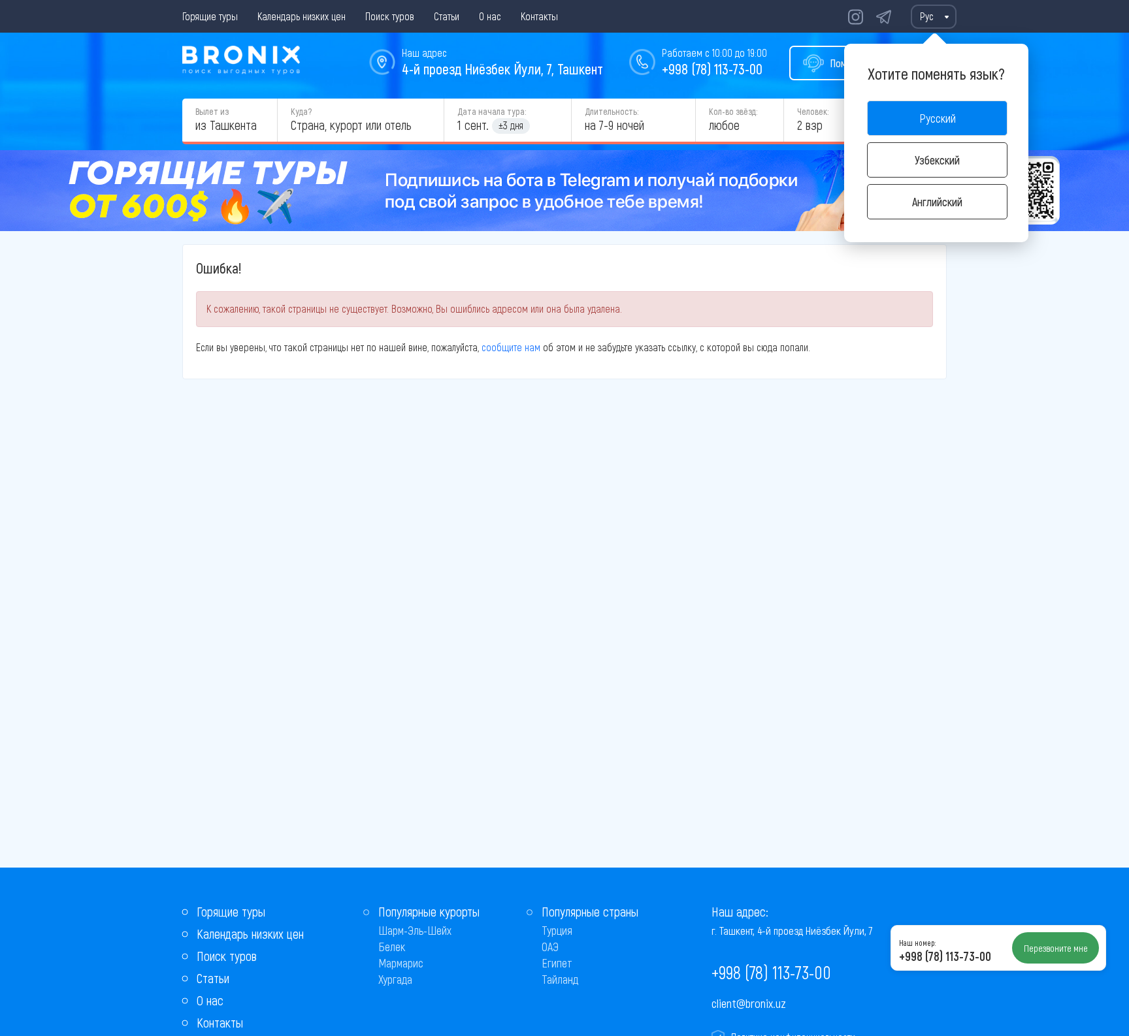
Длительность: (611, 111)
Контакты (539, 16)
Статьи (446, 16)
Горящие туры (210, 16)
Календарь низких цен (301, 16)
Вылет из (212, 111)
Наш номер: (917, 942)
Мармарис (400, 963)
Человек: (812, 111)
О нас (490, 16)
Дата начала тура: (491, 111)
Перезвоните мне (1056, 948)
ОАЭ (550, 946)
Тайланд (560, 979)
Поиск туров (389, 16)
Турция (557, 930)
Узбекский (937, 160)
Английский (937, 202)
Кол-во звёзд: (733, 111)
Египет (557, 963)
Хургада (395, 979)
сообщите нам (511, 347)
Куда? (301, 111)
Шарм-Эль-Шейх (414, 930)
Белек (391, 946)
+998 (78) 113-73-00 (712, 68)
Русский (937, 118)
